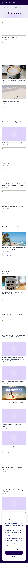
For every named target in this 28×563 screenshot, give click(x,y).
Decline (14, 556)
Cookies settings (14, 549)
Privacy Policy (8, 535)
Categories (5, 7)
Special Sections (17, 7)
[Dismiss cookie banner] (22, 515)
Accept (14, 553)
